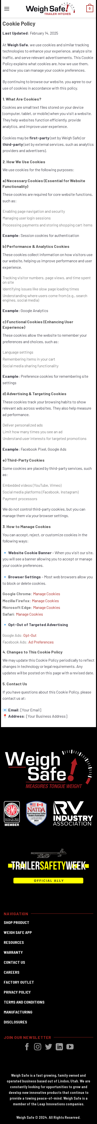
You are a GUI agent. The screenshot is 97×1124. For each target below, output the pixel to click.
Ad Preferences (41, 642)
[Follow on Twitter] (48, 1047)
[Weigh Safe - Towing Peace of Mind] (50, 8)
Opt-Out (30, 635)
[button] (7, 8)
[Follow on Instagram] (37, 1047)
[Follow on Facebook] (27, 1047)
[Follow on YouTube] (70, 1047)
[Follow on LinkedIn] (59, 1047)
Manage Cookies (45, 600)
